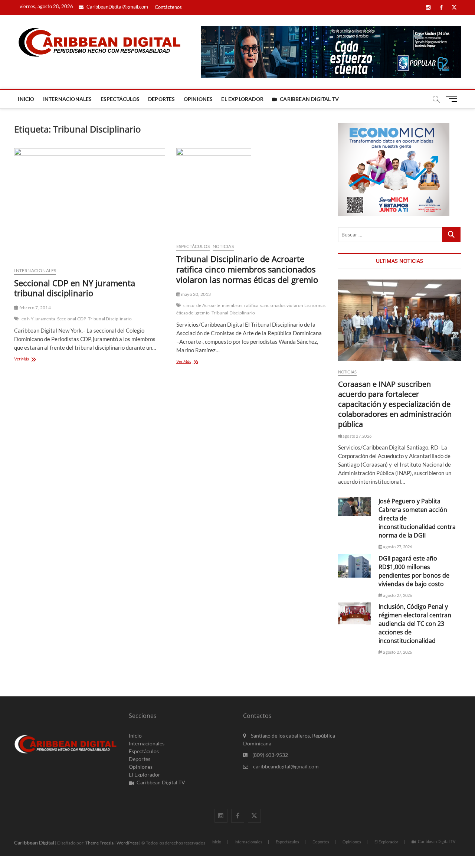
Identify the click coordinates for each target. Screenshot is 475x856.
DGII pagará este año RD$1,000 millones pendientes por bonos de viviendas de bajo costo (414, 571)
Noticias (223, 246)
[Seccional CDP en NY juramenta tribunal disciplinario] (89, 204)
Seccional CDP (71, 318)
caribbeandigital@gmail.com (285, 766)
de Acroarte (208, 305)
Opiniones (198, 99)
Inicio (26, 99)
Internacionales (67, 99)
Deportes (161, 99)
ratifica (251, 305)
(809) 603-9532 (269, 755)
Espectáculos (120, 99)
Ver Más (32, 359)
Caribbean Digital (34, 842)
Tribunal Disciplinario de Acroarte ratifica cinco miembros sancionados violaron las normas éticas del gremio (247, 269)
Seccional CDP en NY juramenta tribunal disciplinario (74, 288)
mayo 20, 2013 (195, 294)
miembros (232, 305)
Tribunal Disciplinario (109, 318)
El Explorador (242, 99)
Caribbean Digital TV (309, 99)
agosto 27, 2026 (356, 436)
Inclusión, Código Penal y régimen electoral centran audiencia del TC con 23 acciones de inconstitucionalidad (415, 623)
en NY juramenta (38, 318)
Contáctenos (168, 7)
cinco (188, 305)
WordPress (127, 843)
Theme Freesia (99, 843)
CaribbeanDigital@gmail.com (116, 7)
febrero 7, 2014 (34, 307)
